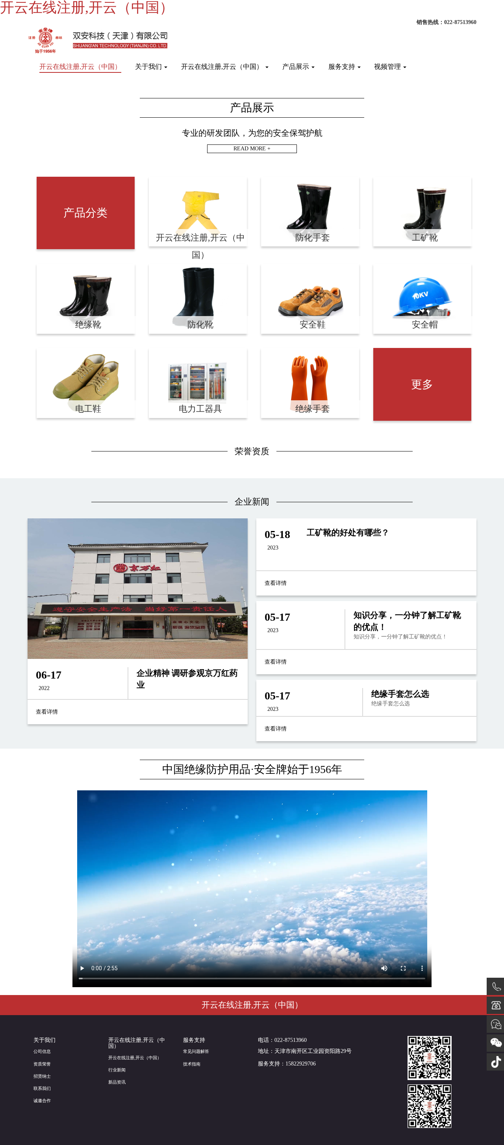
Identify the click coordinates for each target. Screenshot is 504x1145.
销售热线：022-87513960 (446, 22)
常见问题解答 (196, 1051)
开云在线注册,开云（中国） (80, 66)
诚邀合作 (42, 1100)
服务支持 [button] (342, 66)
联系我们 (42, 1088)
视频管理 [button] (388, 66)
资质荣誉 (42, 1064)
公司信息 (42, 1051)
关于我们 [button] (149, 66)
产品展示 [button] (296, 66)
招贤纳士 (42, 1076)
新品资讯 (117, 1082)
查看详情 (47, 712)
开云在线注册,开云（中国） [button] (223, 66)
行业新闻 (117, 1069)
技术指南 (191, 1064)
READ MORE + (252, 149)
